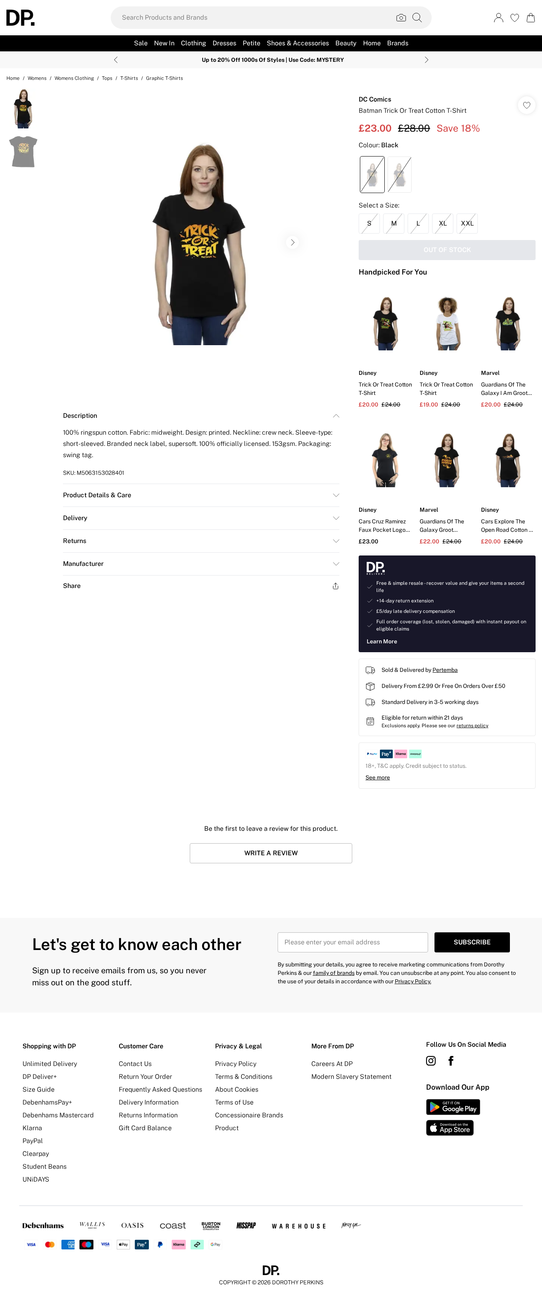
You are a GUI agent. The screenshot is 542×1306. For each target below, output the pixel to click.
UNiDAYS (35, 1179)
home (13, 78)
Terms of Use (234, 1102)
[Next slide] (427, 59)
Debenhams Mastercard (58, 1115)
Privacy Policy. (413, 981)
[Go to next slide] (292, 242)
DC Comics (375, 99)
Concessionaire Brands (249, 1115)
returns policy (472, 725)
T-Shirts (129, 78)
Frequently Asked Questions (160, 1089)
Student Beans (44, 1166)
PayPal (32, 1141)
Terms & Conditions (243, 1076)
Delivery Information (149, 1102)
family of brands (334, 973)
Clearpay (35, 1153)
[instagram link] (431, 1061)
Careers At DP (332, 1064)
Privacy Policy (235, 1064)
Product (227, 1128)
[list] (201, 242)
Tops (107, 78)
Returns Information (148, 1115)
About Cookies (236, 1089)
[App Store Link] (453, 1117)
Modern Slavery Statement (351, 1076)
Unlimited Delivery (49, 1064)
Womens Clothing (74, 78)
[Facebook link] (451, 1061)
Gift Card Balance (145, 1128)
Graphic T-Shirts (164, 78)
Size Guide (38, 1089)
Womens (37, 78)
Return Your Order (145, 1076)
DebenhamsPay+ (47, 1102)
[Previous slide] (116, 59)
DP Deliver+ (39, 1076)
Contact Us (135, 1064)
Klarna (32, 1128)
